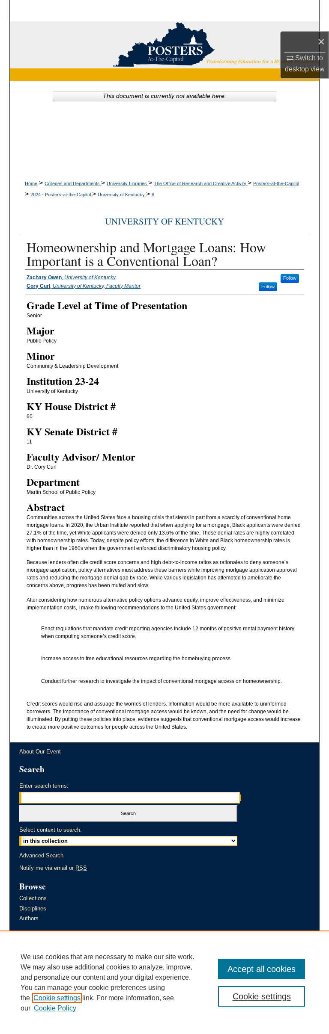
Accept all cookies (261, 969)
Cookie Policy (55, 1008)
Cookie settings (57, 998)
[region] (164, 982)
